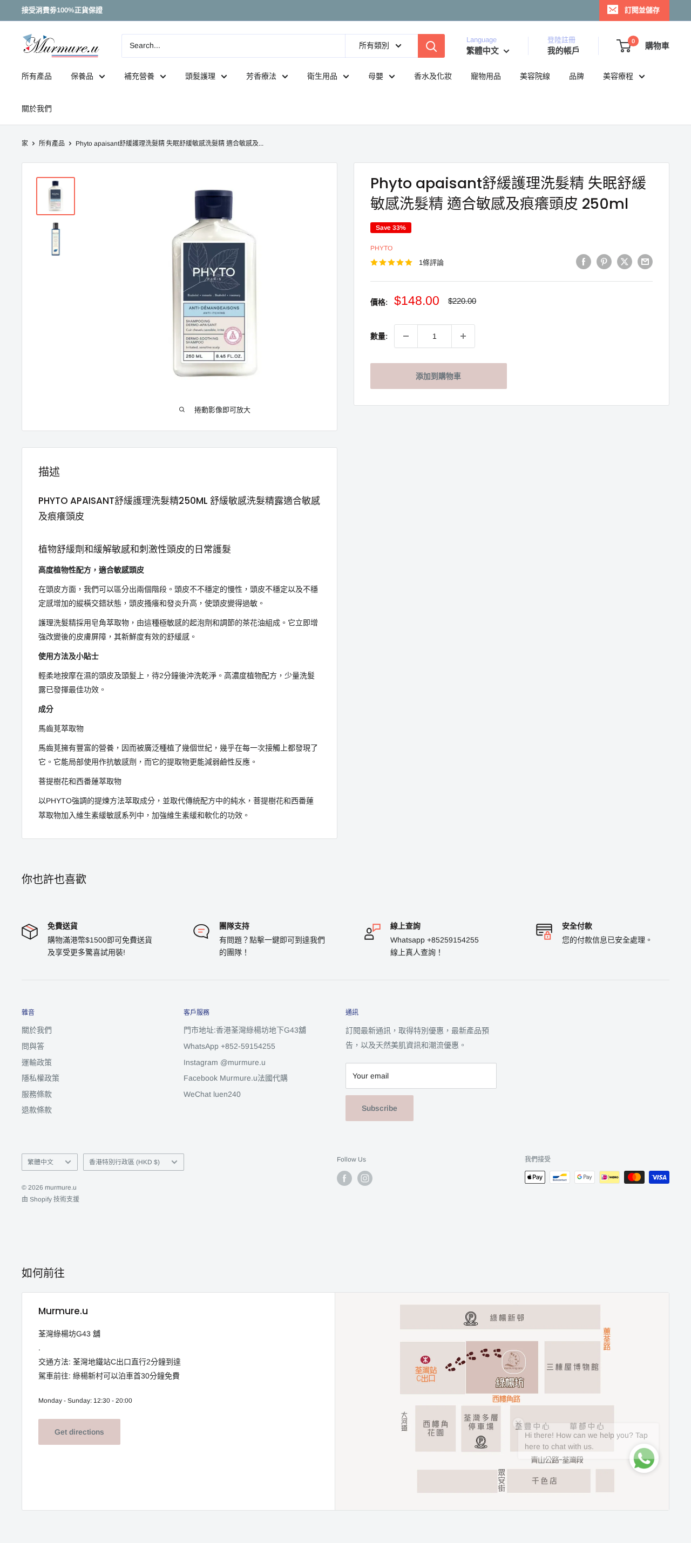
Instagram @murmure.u (225, 1062)
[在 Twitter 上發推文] (624, 261)
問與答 (33, 1046)
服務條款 (37, 1094)
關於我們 (37, 108)
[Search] (431, 46)
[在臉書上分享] (583, 261)
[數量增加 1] (463, 336)
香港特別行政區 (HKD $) (124, 1162)
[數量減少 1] (406, 336)
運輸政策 (37, 1062)
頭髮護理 (200, 76)
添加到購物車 (438, 376)
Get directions (79, 1432)
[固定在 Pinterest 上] (604, 261)
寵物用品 (486, 76)
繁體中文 (40, 1162)
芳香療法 (261, 76)
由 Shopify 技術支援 (50, 1199)
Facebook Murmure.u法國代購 (236, 1078)
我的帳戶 (563, 50)
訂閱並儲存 (642, 10)
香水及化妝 (433, 76)
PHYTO (381, 248)
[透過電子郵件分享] (645, 261)
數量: (379, 336)
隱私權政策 (40, 1078)
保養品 (82, 76)
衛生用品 (322, 76)
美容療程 (618, 76)
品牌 (576, 76)
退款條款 (37, 1109)
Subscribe (379, 1108)
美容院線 (535, 76)
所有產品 (37, 76)
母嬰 (375, 76)
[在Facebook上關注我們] (344, 1178)
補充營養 (139, 76)
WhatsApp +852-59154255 (229, 1046)
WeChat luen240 (212, 1094)
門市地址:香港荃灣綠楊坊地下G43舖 (245, 1030)
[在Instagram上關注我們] (364, 1178)
